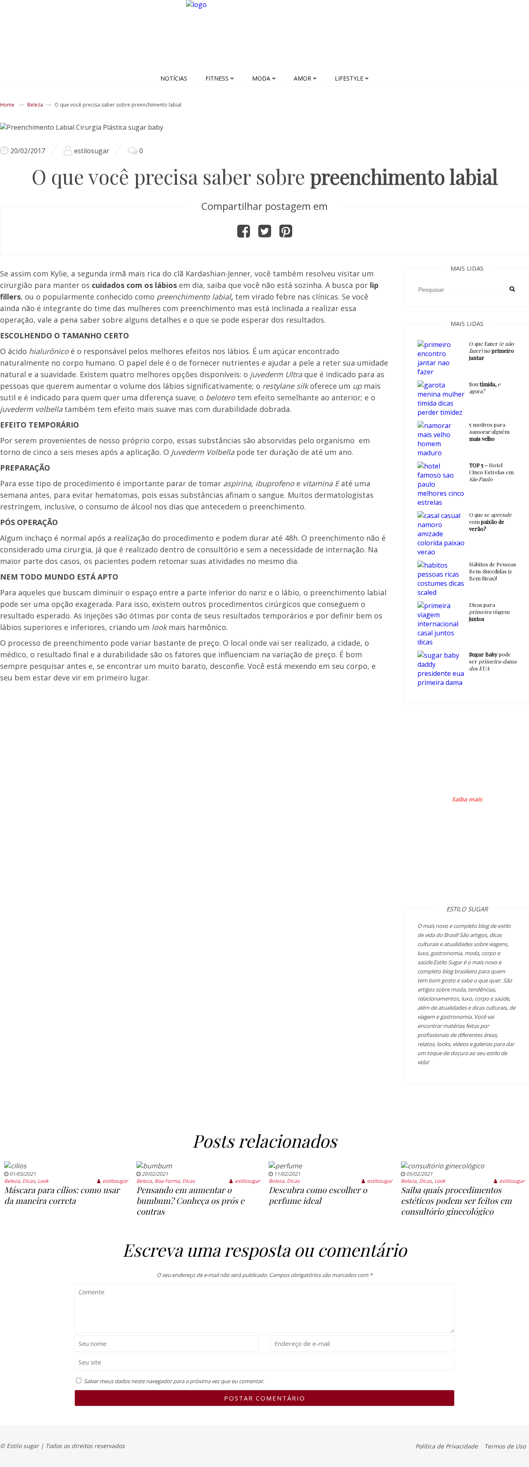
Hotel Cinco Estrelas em (491, 472)
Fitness (217, 78)
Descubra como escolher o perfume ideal (318, 1195)
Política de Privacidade (446, 1446)
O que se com (490, 521)
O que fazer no (491, 350)
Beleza (35, 104)
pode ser (492, 661)
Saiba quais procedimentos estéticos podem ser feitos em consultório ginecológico (456, 1200)
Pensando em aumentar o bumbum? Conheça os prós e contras (190, 1200)
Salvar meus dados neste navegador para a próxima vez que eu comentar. (174, 1381)
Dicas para (489, 611)
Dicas (28, 1180)
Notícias (173, 78)
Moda (261, 78)
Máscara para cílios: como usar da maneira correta (61, 1195)
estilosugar (91, 150)
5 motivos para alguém (489, 431)
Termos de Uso (505, 1446)
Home (7, 104)
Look (43, 1180)
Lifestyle (349, 78)
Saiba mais (467, 799)
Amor (302, 78)
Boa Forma (167, 1180)
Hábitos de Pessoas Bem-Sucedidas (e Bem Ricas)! (492, 571)
